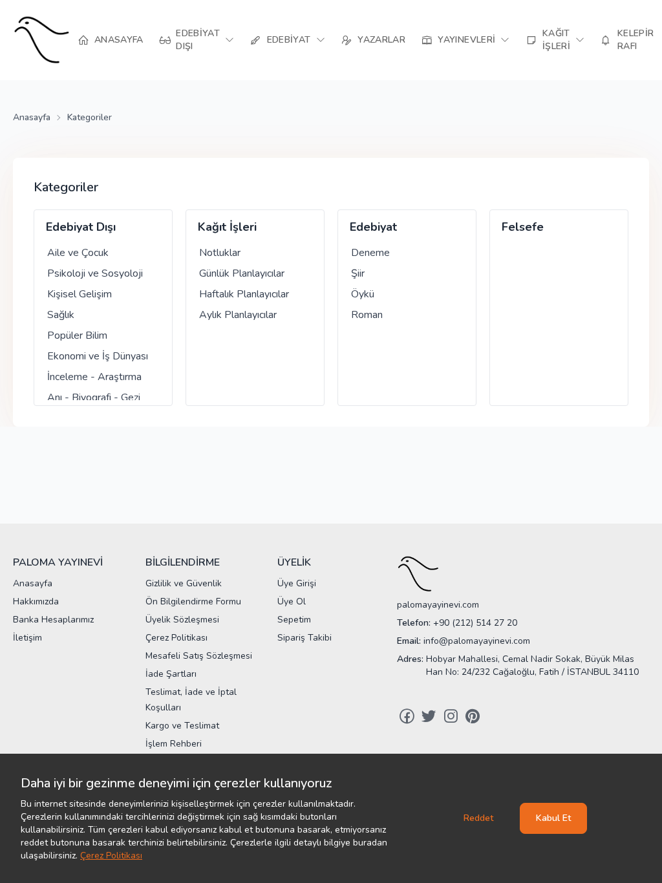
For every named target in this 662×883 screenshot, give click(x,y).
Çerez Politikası (111, 855)
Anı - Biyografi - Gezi (93, 397)
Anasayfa (31, 117)
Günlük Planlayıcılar (241, 273)
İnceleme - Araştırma (94, 377)
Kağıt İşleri (227, 227)
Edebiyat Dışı (81, 227)
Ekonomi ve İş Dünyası (97, 356)
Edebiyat (373, 227)
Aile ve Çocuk (78, 253)
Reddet (478, 818)
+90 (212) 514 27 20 (475, 623)
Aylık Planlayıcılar (238, 315)
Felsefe (523, 227)
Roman (367, 315)
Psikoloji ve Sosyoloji (95, 273)
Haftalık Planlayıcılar (244, 294)
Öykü (362, 294)
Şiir (358, 273)
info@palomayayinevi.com (476, 641)
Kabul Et (553, 818)
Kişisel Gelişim (79, 294)
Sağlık (60, 315)
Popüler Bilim (77, 335)
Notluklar (219, 253)
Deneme (370, 253)
